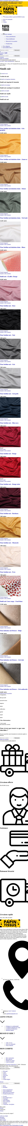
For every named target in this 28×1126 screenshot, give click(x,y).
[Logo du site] (8, 14)
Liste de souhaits (10, 1062)
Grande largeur (6, 1079)
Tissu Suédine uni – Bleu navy (9, 423)
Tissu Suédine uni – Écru (7, 572)
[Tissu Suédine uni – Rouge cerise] (10, 477)
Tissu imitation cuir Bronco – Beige (11, 630)
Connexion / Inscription (8, 1104)
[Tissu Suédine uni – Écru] (10, 566)
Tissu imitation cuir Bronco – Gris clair (12, 660)
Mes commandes (10, 1058)
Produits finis (9, 43)
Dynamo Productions (11, 1064)
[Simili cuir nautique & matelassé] (5, 85)
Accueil (2, 61)
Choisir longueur (4, 124)
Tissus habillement (10, 39)
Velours (5, 1074)
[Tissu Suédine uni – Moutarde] (10, 537)
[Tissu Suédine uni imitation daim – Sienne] (10, 183)
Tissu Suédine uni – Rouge (8, 453)
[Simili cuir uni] (4, 96)
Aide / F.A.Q (9, 1042)
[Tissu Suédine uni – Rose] (10, 300)
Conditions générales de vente (13, 1027)
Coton (4, 1072)
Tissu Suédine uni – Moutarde (9, 543)
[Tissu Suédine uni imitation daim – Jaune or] (10, 154)
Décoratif (5, 1071)
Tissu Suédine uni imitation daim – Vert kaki (13, 218)
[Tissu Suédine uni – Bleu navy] (10, 417)
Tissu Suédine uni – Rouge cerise (10, 484)
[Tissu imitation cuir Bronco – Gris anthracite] (10, 683)
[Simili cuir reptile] (4, 90)
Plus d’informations (9, 1125)
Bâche (4, 1076)
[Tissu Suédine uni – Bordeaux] (10, 508)
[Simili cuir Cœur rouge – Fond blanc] (10, 595)
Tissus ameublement (10, 36)
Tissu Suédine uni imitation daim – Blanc (12, 247)
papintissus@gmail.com (12, 1013)
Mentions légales (10, 1030)
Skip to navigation (4, 0)
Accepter (21, 1125)
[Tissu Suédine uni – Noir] (10, 329)
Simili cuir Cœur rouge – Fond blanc (11, 601)
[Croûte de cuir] (4, 73)
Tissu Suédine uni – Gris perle (9, 393)
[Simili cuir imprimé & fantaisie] (7, 79)
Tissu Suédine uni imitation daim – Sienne (13, 188)
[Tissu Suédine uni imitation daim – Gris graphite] (10, 123)
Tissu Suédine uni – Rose (7, 306)
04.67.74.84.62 (12, 1011)
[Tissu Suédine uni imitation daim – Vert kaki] (10, 212)
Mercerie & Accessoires (11, 41)
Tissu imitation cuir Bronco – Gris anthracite (13, 689)
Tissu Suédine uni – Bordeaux (9, 513)
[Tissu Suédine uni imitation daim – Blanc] (10, 241)
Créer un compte (4, 1116)
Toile (4, 1078)
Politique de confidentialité (12, 1026)
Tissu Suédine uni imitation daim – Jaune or (13, 159)
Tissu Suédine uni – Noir (7, 335)
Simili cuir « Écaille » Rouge (8, 276)
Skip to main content (14, 0)
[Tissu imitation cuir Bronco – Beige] (10, 625)
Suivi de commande (10, 1044)
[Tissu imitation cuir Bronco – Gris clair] (10, 654)
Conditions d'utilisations (11, 1029)
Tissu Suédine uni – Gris (7, 364)
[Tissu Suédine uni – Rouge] (10, 446)
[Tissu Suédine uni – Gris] (10, 359)
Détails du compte (10, 1060)
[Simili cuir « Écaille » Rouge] (10, 271)
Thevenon (5, 1075)
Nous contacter (9, 1045)
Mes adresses (9, 1059)
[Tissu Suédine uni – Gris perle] (10, 388)
